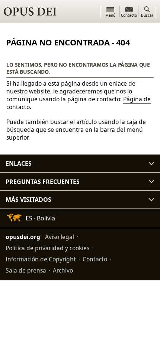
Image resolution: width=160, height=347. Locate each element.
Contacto (95, 259)
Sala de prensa (26, 270)
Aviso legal (59, 237)
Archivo (63, 270)
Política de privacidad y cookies (47, 248)
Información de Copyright (41, 259)
